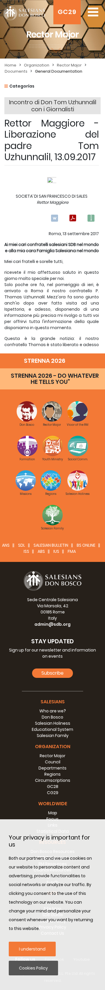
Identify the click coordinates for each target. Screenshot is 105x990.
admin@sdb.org (52, 624)
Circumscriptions (52, 780)
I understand (32, 949)
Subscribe (52, 673)
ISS (26, 551)
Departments (52, 768)
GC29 (67, 11)
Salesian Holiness (52, 723)
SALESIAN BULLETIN (51, 545)
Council (52, 762)
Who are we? (52, 711)
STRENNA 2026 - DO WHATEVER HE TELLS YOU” (55, 379)
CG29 (52, 793)
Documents (16, 71)
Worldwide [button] (52, 803)
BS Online (86, 545)
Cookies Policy (33, 968)
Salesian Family (53, 735)
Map (52, 813)
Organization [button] (52, 746)
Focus (52, 819)
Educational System (52, 729)
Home (10, 65)
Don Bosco (52, 717)
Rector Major (69, 65)
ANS (6, 545)
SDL (21, 545)
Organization (36, 65)
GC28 (52, 786)
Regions (52, 774)
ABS (41, 551)
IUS (56, 551)
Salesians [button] (53, 701)
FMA (72, 551)
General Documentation (58, 71)
